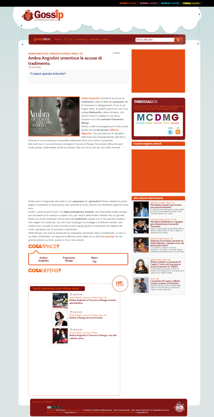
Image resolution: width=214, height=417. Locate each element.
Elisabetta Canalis (157, 203)
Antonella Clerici (156, 239)
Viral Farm (60, 410)
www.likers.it (70, 412)
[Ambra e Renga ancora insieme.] (60, 325)
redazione (48, 402)
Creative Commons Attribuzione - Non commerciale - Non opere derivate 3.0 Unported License (126, 410)
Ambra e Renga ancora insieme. (86, 317)
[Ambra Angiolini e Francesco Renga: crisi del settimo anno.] (60, 343)
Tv (65, 39)
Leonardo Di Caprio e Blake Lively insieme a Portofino (165, 282)
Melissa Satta (155, 260)
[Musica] (170, 4)
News (58, 39)
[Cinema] (191, 4)
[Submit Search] (178, 40)
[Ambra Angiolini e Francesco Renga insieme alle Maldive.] (60, 308)
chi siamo (37, 402)
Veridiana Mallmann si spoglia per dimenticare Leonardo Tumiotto (166, 224)
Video (105, 39)
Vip (71, 39)
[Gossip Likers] (42, 21)
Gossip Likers (42, 39)
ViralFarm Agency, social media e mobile (179, 406)
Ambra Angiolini (38, 53)
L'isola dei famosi (157, 219)
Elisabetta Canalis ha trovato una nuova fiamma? (166, 206)
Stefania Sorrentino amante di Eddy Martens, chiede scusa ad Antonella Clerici (167, 243)
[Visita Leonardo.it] (23, 3)
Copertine (80, 39)
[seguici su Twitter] (170, 134)
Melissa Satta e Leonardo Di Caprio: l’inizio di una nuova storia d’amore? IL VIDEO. (165, 264)
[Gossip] (128, 4)
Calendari (94, 39)
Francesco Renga (60, 53)
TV (172, 219)
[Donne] (148, 4)
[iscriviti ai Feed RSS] (178, 134)
